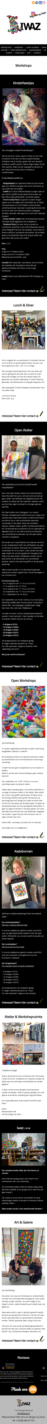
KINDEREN (18, 47)
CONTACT (37, 52)
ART (29, 52)
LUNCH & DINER (32, 47)
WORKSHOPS (6, 47)
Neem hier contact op (26, 291)
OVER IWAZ (19, 52)
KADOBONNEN (35, 50)
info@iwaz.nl (22, 827)
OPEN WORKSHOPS (18, 50)
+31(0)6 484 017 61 (25, 1420)
